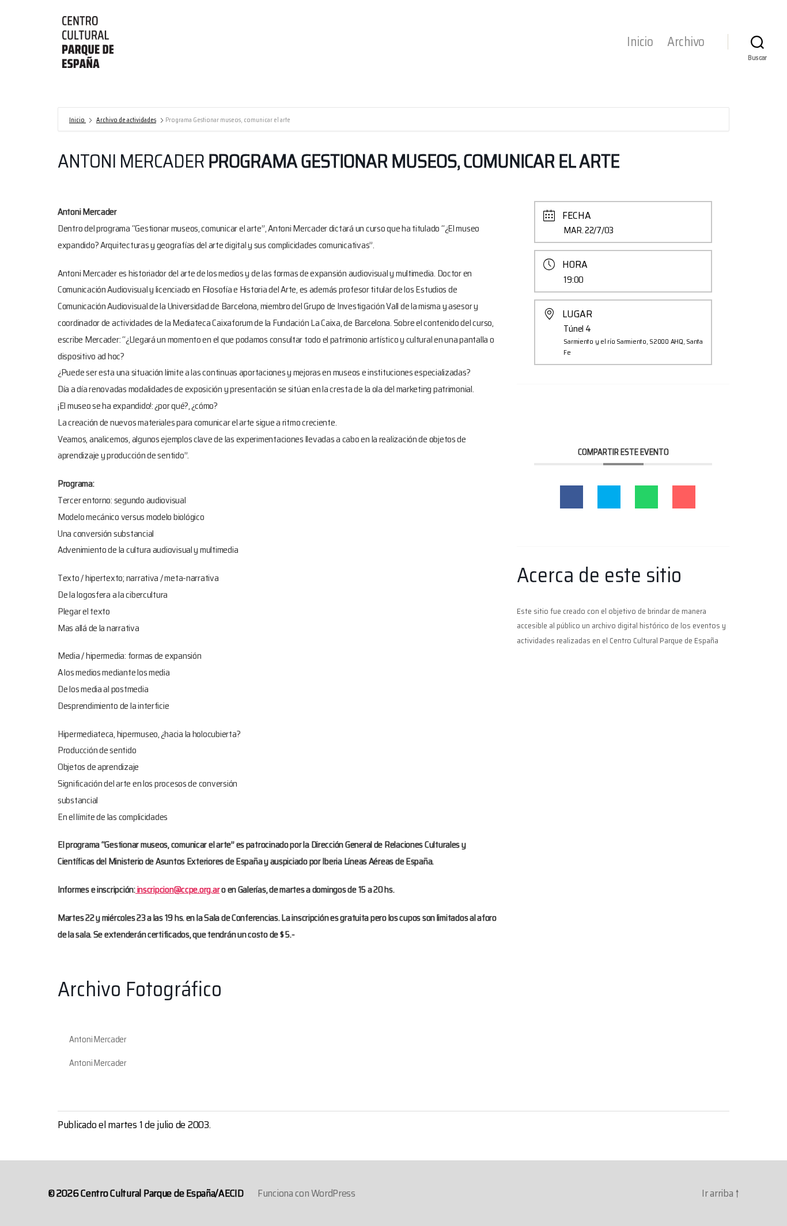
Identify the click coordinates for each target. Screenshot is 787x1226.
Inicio (640, 42)
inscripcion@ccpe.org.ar (177, 889)
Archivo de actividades (126, 120)
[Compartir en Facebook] (571, 496)
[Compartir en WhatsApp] (646, 496)
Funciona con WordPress (306, 1193)
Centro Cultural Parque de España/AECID (162, 1193)
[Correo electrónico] (683, 496)
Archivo (686, 42)
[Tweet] (608, 496)
